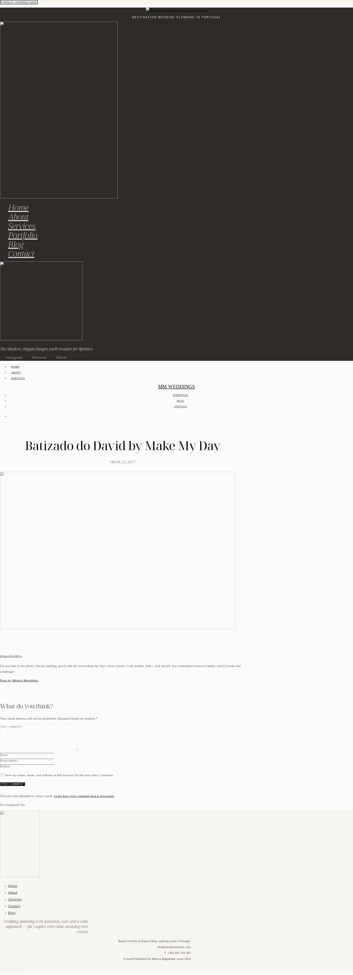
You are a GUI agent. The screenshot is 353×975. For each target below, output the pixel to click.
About (18, 216)
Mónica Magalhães (11, 656)
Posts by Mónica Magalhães (19, 680)
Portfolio (23, 235)
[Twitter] (7, 641)
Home (18, 207)
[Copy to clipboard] (17, 641)
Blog (16, 244)
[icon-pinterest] (10, 969)
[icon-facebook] (2, 969)
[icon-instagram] (19, 969)
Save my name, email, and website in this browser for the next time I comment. (59, 775)
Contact (21, 253)
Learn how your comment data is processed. (84, 796)
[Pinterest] (12, 641)
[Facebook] (2, 641)
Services (22, 226)
